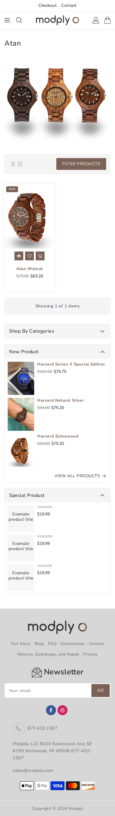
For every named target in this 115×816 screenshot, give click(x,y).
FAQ (52, 643)
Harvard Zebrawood (57, 436)
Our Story (21, 643)
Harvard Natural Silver (60, 400)
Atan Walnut (29, 269)
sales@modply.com (33, 770)
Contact (69, 5)
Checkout (47, 5)
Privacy (90, 654)
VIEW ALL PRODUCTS (77, 476)
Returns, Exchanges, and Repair (48, 654)
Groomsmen (73, 643)
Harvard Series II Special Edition (71, 364)
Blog (39, 643)
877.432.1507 (42, 728)
